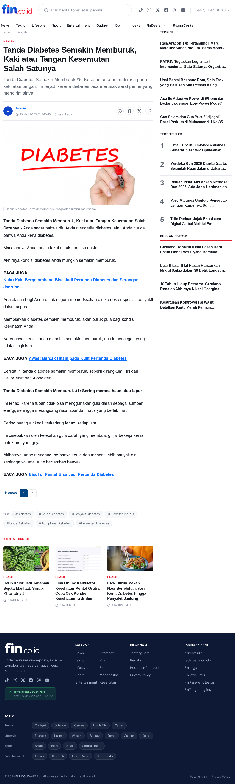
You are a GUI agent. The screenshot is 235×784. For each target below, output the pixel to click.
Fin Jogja (191, 667)
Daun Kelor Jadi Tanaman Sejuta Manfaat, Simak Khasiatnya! (26, 588)
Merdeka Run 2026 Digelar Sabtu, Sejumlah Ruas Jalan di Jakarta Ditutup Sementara (198, 168)
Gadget (102, 25)
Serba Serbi (105, 756)
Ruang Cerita (183, 25)
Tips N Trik (99, 725)
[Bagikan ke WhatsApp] (120, 111)
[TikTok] (140, 10)
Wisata (76, 735)
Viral (103, 660)
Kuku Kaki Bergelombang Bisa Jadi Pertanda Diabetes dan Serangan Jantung (71, 283)
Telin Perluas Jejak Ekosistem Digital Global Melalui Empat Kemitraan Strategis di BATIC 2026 (199, 224)
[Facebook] (166, 10)
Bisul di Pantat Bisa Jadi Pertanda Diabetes (71, 474)
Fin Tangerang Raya (199, 689)
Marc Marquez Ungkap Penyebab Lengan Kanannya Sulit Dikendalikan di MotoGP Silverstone (201, 205)
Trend (112, 735)
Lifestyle (38, 25)
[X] (157, 10)
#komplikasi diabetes (55, 523)
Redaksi (136, 660)
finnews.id (192, 653)
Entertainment (78, 25)
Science (60, 725)
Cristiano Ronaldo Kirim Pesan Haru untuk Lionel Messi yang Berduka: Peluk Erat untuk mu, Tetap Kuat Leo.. (192, 252)
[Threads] (174, 10)
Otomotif (107, 653)
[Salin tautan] (149, 111)
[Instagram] (149, 10)
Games (79, 725)
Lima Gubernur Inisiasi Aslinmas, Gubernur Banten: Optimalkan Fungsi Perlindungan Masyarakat (198, 150)
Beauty (95, 735)
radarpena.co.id (197, 660)
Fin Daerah (154, 25)
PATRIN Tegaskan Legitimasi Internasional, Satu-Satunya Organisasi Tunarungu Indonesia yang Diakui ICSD (194, 66)
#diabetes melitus (121, 514)
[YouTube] (183, 10)
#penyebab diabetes (94, 523)
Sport (56, 25)
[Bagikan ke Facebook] (130, 111)
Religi (146, 735)
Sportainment (91, 746)
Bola (54, 746)
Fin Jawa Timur (195, 675)
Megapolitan (109, 675)
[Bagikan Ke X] (139, 111)
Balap (39, 746)
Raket (70, 746)
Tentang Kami (140, 653)
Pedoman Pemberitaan (147, 667)
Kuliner (59, 735)
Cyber (119, 725)
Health (22, 32)
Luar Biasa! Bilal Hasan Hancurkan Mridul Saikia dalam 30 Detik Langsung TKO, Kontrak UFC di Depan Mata (193, 270)
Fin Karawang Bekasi (200, 682)
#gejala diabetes (51, 514)
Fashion (40, 735)
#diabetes (23, 514)
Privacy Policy (140, 675)
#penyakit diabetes (86, 514)
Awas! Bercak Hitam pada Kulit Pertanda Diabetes (78, 358)
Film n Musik (80, 756)
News (79, 653)
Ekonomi (106, 667)
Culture (129, 735)
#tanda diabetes (19, 523)
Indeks (135, 25)
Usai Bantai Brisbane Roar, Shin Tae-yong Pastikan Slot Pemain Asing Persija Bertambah (191, 85)
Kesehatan (108, 682)
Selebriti (58, 756)
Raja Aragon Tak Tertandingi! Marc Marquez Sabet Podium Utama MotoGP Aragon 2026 (193, 48)
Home (7, 32)
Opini (119, 25)
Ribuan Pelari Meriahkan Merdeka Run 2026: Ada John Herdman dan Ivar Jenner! (199, 187)
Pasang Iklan (198, 776)
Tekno (21, 25)
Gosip (39, 756)
